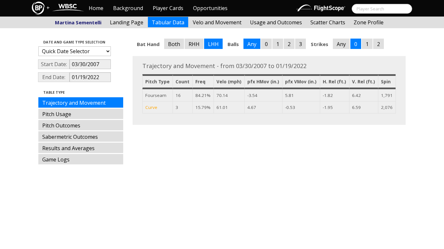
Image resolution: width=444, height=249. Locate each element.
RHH (194, 44)
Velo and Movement (217, 22)
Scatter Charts (327, 22)
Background (128, 8)
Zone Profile (369, 22)
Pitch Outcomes (61, 125)
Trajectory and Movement (74, 102)
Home (96, 8)
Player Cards (168, 8)
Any (251, 44)
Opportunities (210, 8)
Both (174, 44)
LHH (213, 44)
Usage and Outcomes (276, 22)
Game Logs (56, 159)
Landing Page (126, 22)
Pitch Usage (56, 114)
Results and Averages (68, 148)
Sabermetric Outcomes (70, 136)
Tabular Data (168, 22)
